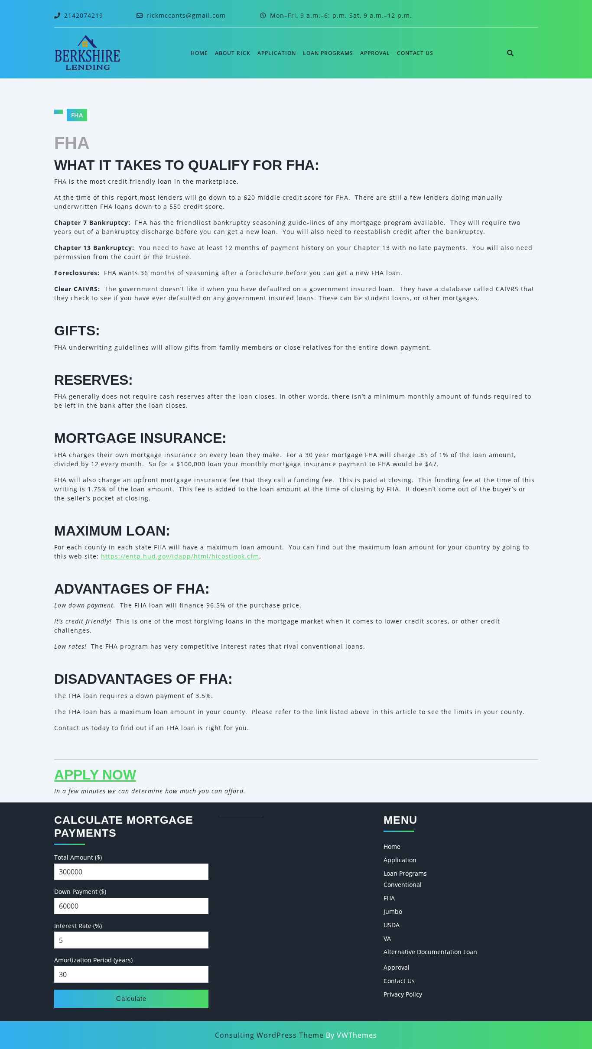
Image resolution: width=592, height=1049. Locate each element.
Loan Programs (328, 53)
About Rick (232, 53)
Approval (375, 53)
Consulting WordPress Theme (269, 1035)
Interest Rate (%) (78, 926)
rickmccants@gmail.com (186, 15)
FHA (389, 898)
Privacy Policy (403, 994)
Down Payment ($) (80, 891)
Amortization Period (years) (93, 960)
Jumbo (393, 911)
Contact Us (415, 53)
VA (387, 938)
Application (276, 53)
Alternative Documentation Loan (430, 952)
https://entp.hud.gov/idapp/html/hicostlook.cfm (180, 556)
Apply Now (95, 775)
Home (199, 53)
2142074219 (83, 15)
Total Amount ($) (78, 857)
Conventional (403, 884)
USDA (392, 925)
